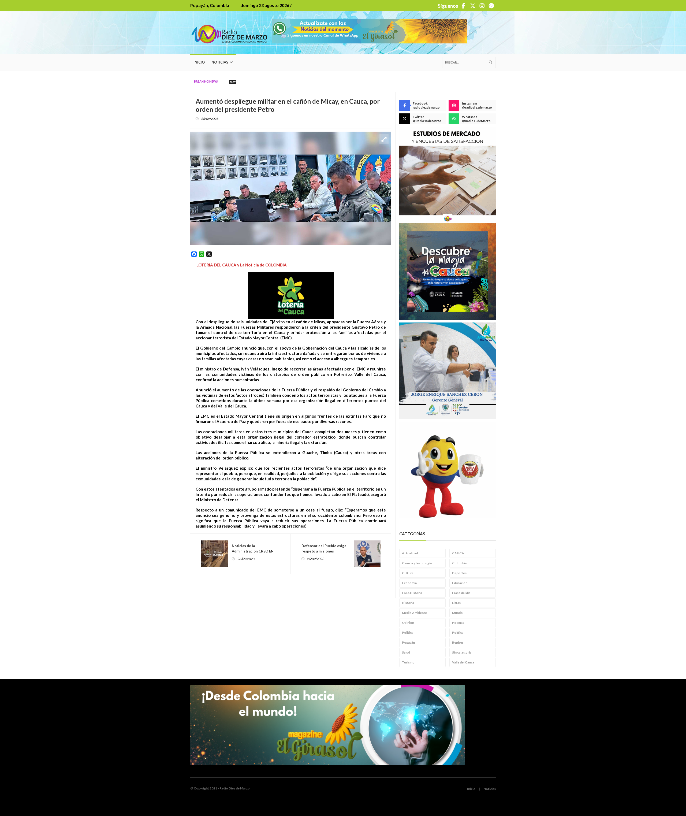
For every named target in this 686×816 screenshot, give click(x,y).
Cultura (407, 573)
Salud (406, 652)
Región (457, 642)
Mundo (457, 613)
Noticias (219, 62)
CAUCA (458, 553)
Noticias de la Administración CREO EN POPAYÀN (253, 551)
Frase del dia (461, 593)
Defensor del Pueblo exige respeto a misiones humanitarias (323, 551)
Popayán (408, 642)
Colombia (459, 563)
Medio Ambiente (414, 613)
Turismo (408, 662)
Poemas (458, 623)
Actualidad (410, 553)
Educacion (459, 583)
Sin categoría (461, 652)
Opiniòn (408, 623)
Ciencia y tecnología (417, 563)
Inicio (199, 62)
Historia (408, 603)
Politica (407, 632)
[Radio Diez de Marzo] (231, 32)
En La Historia (412, 593)
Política (457, 632)
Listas (456, 603)
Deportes (459, 573)
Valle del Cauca (463, 662)
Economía (409, 583)
